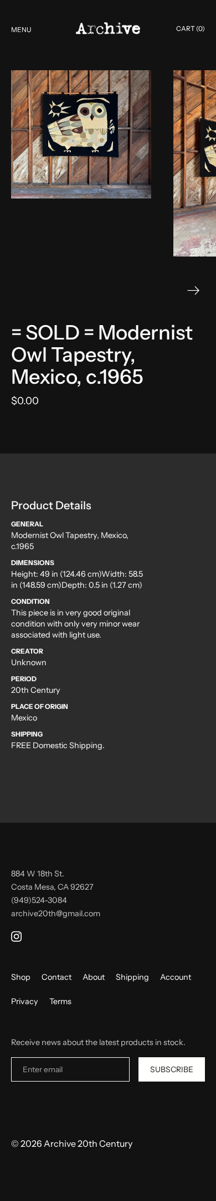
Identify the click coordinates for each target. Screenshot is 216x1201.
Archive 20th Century (88, 1143)
